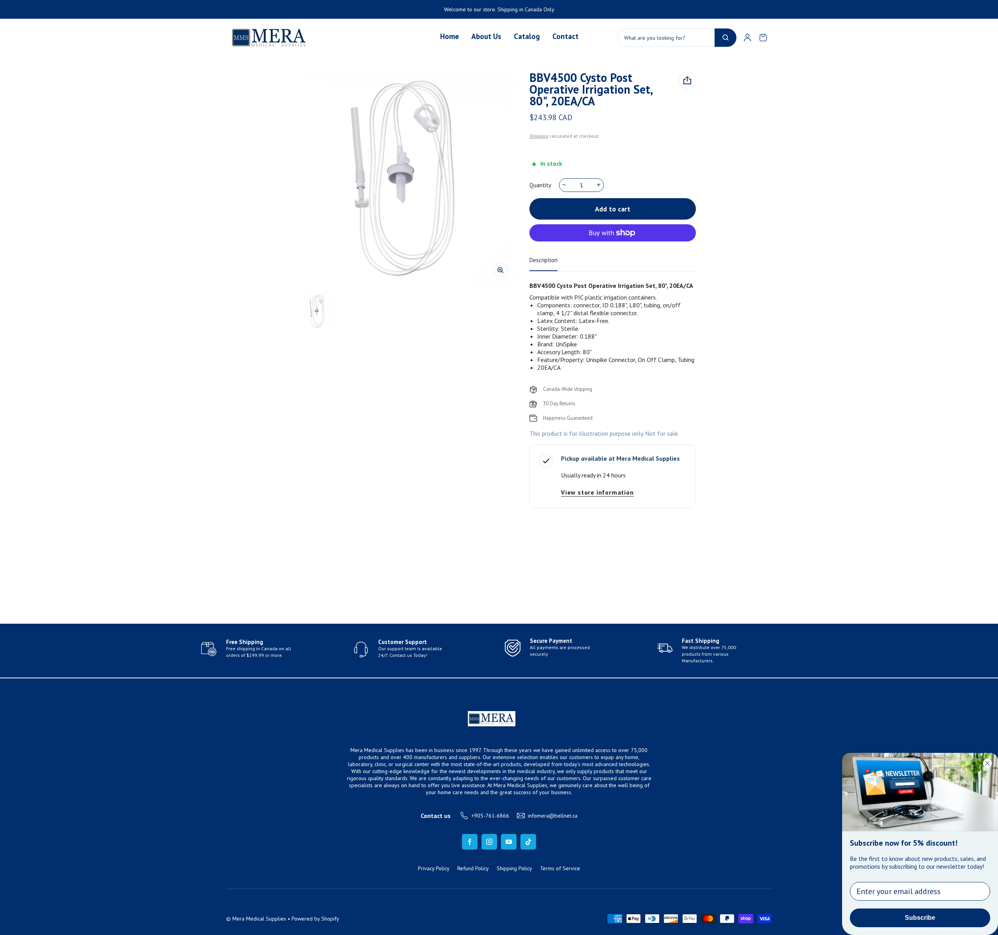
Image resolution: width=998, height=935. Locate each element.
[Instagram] (489, 842)
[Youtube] (509, 842)
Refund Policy (473, 868)
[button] (763, 37)
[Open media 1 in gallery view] (317, 311)
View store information (597, 492)
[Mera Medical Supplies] (269, 37)
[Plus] (599, 185)
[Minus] (564, 185)
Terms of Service (560, 868)
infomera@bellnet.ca (552, 815)
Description (543, 260)
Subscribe (920, 917)
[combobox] (677, 37)
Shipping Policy (514, 868)
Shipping (538, 136)
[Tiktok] (528, 842)
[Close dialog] (987, 763)
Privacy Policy (433, 868)
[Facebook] (470, 842)
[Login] (747, 37)
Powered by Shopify (315, 918)
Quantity (540, 185)
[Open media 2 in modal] (408, 178)
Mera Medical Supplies (259, 918)
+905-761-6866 (490, 815)
